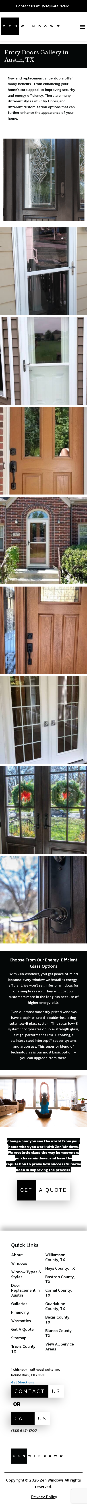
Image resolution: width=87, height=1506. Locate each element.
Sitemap (19, 1338)
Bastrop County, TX (60, 1279)
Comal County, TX (58, 1292)
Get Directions (22, 1382)
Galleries (19, 1304)
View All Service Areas (59, 1346)
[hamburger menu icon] (82, 27)
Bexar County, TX (57, 1319)
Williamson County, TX (55, 1257)
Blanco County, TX (58, 1333)
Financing (20, 1312)
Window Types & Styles (26, 1274)
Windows (19, 1263)
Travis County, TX (23, 1348)
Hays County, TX (60, 1268)
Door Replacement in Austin (25, 1290)
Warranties (21, 1321)
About (17, 1255)
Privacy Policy (44, 1497)
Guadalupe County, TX (55, 1306)
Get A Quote (22, 1329)
